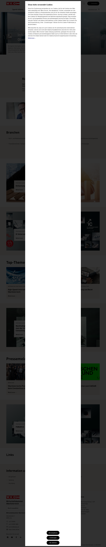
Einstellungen (53, 538)
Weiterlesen (32, 38)
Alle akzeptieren (53, 533)
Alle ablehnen (53, 542)
